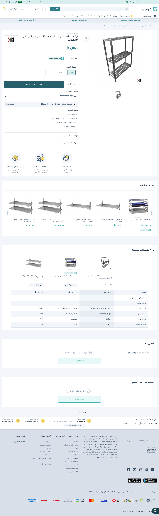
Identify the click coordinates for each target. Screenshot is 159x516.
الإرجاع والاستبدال (72, 465)
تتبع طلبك (30, 2)
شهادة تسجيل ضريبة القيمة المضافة (41, 460)
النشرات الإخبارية (45, 452)
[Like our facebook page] (154, 470)
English (4, 2)
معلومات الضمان (72, 458)
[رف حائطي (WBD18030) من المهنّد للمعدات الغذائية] (21, 212)
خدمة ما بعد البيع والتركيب (69, 462)
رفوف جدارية (106, 26)
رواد (76, 448)
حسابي (75, 442)
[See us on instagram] (142, 470)
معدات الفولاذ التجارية (142, 26)
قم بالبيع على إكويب (18, 442)
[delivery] (40, 157)
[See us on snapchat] (130, 470)
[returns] (15, 157)
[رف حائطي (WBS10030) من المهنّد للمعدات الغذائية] (108, 212)
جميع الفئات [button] (147, 16)
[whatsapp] (155, 511)
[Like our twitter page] (148, 470)
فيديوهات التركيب (72, 468)
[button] (17, 2)
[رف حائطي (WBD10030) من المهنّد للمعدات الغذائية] (50, 212)
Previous (6, 213)
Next (152, 213)
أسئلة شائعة (42, 2)
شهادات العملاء (45, 445)
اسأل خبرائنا (80, 399)
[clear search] (61, 9)
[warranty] (66, 157)
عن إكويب (48, 442)
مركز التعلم (74, 472)
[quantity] (72, 84)
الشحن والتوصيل (72, 452)
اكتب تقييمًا (79, 361)
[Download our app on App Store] (134, 481)
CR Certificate (46, 464)
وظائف (49, 448)
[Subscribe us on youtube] (136, 470)
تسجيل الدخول (15, 9)
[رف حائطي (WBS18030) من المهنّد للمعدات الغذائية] (79, 212)
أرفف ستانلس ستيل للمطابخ (123, 26)
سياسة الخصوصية (44, 455)
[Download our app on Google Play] (150, 481)
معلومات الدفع (73, 455)
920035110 (80, 422)
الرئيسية (154, 26)
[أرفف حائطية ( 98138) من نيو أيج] (138, 212)
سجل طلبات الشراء (71, 445)
